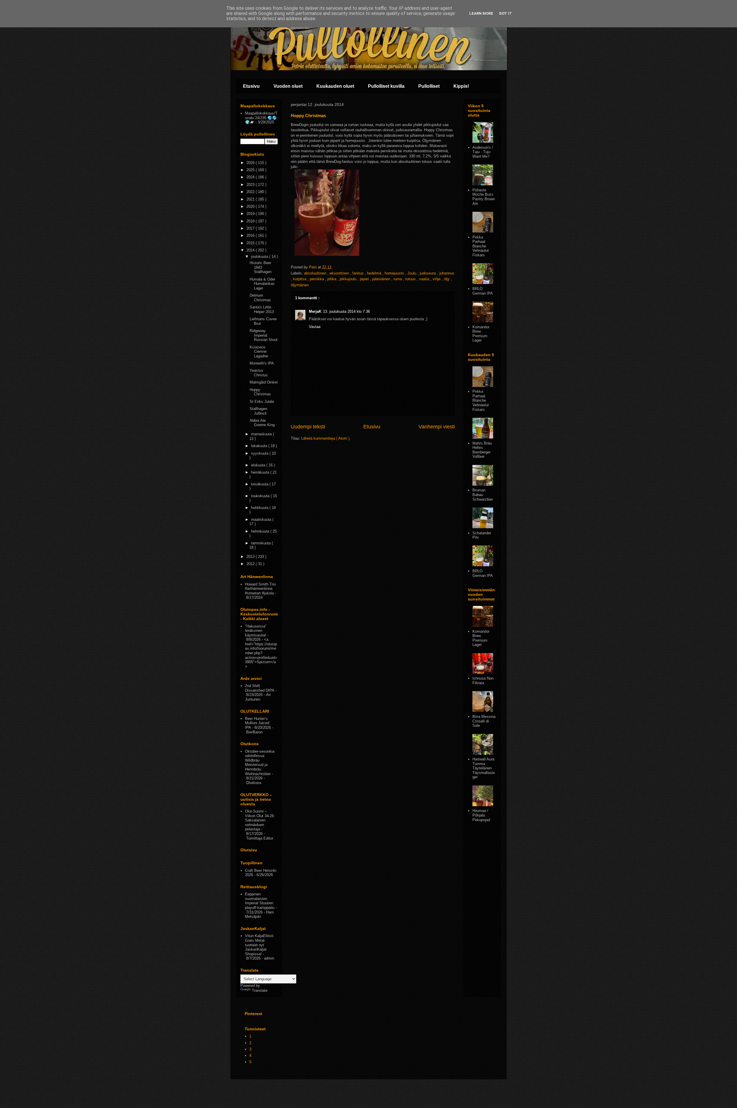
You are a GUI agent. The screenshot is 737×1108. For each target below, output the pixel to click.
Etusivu (251, 86)
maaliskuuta (261, 519)
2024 (251, 177)
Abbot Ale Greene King (262, 422)
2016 (251, 235)
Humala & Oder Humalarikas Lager (262, 283)
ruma (398, 279)
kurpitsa (300, 279)
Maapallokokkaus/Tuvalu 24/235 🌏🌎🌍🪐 (261, 117)
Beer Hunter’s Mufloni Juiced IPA (257, 723)
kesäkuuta (260, 484)
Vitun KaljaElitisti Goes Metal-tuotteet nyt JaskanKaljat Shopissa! (259, 945)
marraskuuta (262, 434)
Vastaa (314, 327)
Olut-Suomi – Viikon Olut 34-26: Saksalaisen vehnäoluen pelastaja (260, 820)
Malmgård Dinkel (264, 382)
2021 (251, 199)
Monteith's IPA (262, 363)
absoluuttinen (315, 273)
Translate (259, 990)
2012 (251, 564)
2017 (251, 228)
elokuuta (258, 465)
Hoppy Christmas (260, 392)
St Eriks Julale (262, 401)
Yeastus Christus (259, 372)
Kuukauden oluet (335, 86)
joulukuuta (260, 256)
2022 (251, 192)
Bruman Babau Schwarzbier (482, 494)
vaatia (424, 279)
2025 (251, 170)
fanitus (358, 273)
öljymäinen (300, 285)
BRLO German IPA (482, 291)
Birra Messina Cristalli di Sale (483, 721)
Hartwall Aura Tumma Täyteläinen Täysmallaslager (483, 768)
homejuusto (395, 273)
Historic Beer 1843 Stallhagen (260, 267)
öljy (447, 279)
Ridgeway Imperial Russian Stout (264, 335)
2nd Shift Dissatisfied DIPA (259, 688)
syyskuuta (260, 453)
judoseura (428, 273)
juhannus (446, 273)
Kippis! (461, 86)
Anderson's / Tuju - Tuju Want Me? (482, 152)
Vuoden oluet (288, 86)
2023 (251, 184)
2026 (251, 163)
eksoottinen (340, 273)
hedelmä (374, 273)
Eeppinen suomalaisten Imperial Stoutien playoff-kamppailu (259, 901)
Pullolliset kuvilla (386, 86)
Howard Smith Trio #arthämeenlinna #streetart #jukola (260, 588)
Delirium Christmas (260, 297)
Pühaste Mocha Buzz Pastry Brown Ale (483, 197)
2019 (251, 213)
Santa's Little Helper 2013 (262, 309)
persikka (317, 279)
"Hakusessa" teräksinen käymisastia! (256, 630)
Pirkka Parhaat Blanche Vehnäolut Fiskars (480, 246)
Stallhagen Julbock (258, 411)
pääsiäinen (381, 279)
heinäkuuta (260, 472)
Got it (505, 13)
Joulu (412, 273)
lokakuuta (259, 446)
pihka (332, 279)
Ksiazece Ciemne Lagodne (259, 351)
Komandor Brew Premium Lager (480, 334)
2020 (251, 206)
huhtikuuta (260, 508)
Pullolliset (429, 86)
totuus (411, 279)
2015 (251, 243)
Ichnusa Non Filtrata (482, 680)
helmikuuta (260, 531)
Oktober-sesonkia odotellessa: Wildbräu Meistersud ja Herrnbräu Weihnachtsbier (259, 762)
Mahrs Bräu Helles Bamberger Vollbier (482, 450)
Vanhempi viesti (437, 427)
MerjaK (315, 311)
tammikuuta (261, 543)
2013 (251, 556)
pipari (365, 279)
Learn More (481, 13)
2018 (251, 221)
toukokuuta (261, 496)
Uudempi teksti (308, 427)
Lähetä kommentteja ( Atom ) (325, 438)
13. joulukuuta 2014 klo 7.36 (346, 311)
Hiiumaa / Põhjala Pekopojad (481, 815)
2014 (251, 250)
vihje (437, 279)
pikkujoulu (349, 279)
